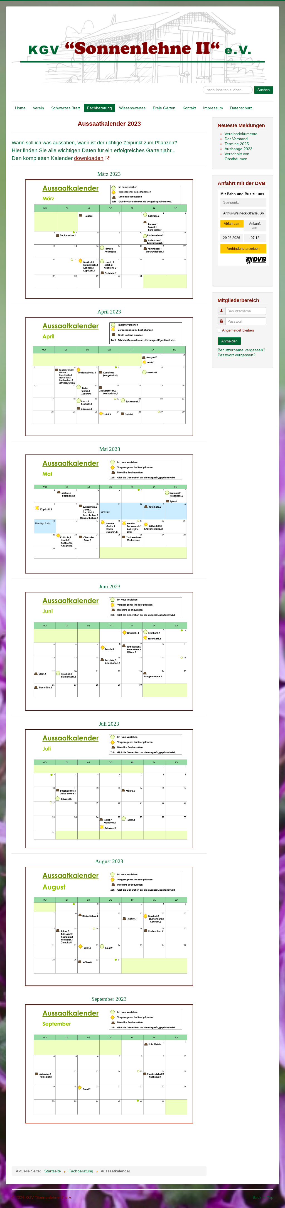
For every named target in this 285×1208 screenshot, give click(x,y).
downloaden (89, 158)
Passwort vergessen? (236, 355)
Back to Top (263, 1197)
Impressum (213, 108)
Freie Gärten (164, 108)
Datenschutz (241, 108)
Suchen (263, 89)
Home (20, 108)
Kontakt (189, 108)
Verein (38, 108)
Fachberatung (99, 108)
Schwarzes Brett (65, 108)
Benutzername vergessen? (241, 350)
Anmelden (229, 341)
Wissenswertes (132, 108)
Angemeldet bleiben (238, 330)
